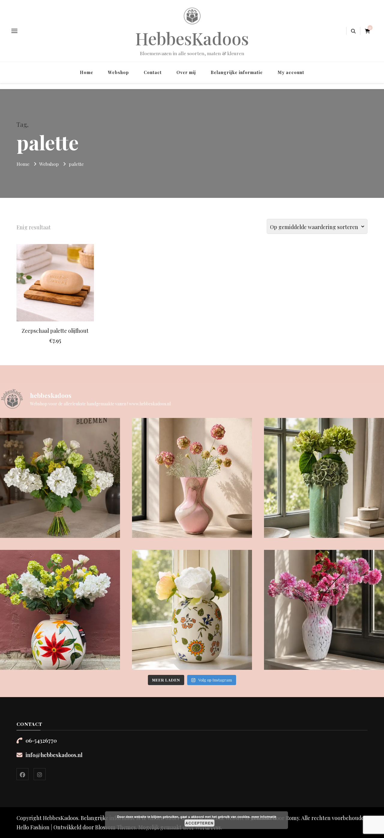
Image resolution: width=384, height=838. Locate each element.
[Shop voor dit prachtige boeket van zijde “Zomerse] (60, 478)
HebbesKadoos (192, 38)
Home (86, 72)
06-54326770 (41, 740)
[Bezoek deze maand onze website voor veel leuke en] (324, 610)
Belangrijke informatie (237, 72)
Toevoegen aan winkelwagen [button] (55, 277)
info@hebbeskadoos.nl (54, 754)
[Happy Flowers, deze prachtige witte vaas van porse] (192, 610)
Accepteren (199, 823)
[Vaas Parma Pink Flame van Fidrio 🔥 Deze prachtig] (192, 478)
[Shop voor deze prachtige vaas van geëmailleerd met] (60, 610)
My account (291, 72)
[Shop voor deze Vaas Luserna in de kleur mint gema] (324, 478)
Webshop (118, 72)
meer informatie (263, 816)
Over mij (186, 72)
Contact (153, 72)
